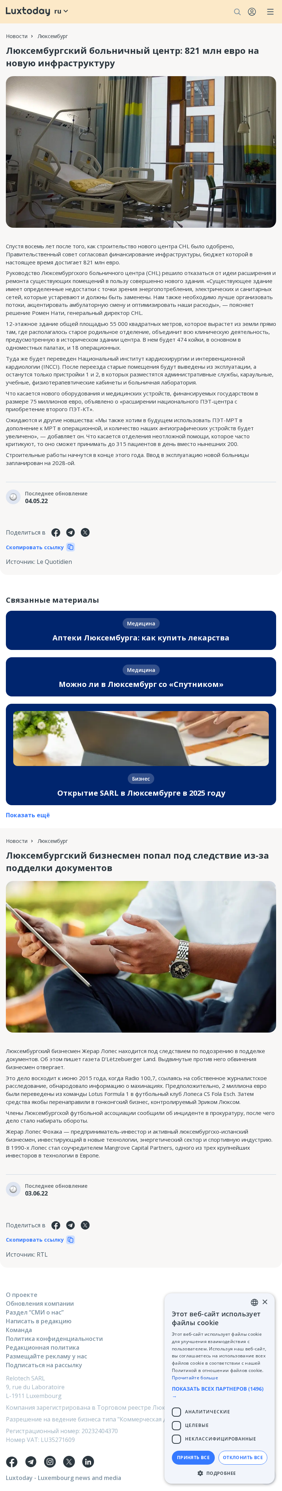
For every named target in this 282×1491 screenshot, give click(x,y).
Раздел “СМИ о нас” (35, 1312)
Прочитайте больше (195, 1378)
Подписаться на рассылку (44, 1365)
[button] (219, 1392)
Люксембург (53, 36)
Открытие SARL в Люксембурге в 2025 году (141, 793)
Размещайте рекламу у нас (46, 1356)
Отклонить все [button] (243, 1457)
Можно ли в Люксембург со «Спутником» (141, 684)
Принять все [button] (193, 1457)
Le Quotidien (54, 562)
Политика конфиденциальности (54, 1339)
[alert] (219, 1388)
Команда (19, 1330)
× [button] (264, 1302)
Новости (17, 36)
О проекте (21, 1295)
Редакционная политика (42, 1347)
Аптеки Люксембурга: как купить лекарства (141, 638)
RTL (42, 1254)
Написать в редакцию (39, 1321)
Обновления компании (40, 1303)
